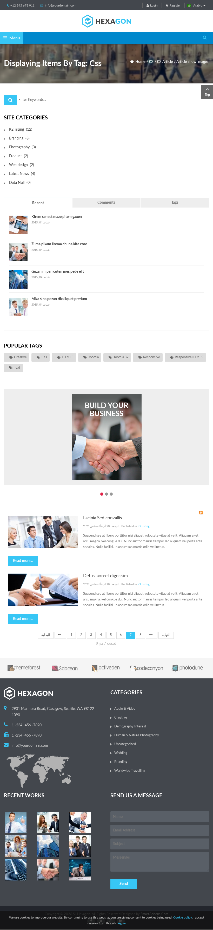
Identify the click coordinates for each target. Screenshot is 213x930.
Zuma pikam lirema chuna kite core (59, 244)
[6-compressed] (48, 846)
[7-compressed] (80, 846)
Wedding (120, 753)
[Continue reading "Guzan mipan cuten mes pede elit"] (18, 279)
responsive (151, 357)
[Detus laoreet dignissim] (43, 590)
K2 (151, 62)
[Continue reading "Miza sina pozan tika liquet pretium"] (18, 307)
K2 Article (165, 62)
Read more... (23, 561)
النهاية (166, 635)
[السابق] (60, 635)
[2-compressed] (48, 822)
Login (154, 5)
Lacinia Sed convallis (102, 518)
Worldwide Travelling (129, 771)
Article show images (192, 62)
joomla (93, 357)
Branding (120, 762)
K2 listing (144, 526)
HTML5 (68, 357)
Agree (122, 923)
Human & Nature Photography (136, 735)
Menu (14, 38)
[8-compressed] (15, 869)
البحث (10, 100)
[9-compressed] (80, 869)
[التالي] (151, 635)
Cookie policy (182, 917)
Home (140, 62)
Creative (20, 357)
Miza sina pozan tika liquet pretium (59, 299)
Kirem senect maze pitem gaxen (56, 217)
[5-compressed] (48, 869)
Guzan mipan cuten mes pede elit (57, 271)
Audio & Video (124, 708)
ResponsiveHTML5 (189, 357)
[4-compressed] (15, 846)
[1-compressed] (15, 822)
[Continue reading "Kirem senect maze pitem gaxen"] (18, 225)
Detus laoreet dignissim (105, 576)
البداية (45, 635)
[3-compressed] (80, 822)
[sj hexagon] (106, 21)
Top (207, 95)
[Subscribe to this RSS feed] (201, 512)
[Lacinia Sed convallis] (43, 531)
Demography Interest (130, 726)
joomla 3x (121, 357)
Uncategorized (125, 744)
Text (17, 367)
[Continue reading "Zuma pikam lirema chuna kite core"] (18, 252)
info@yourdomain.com (60, 5)
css (44, 357)
